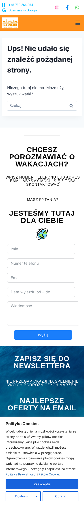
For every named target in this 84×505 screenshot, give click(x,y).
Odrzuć (60, 496)
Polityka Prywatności (21, 474)
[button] (78, 23)
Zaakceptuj (42, 484)
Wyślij (43, 335)
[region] (42, 461)
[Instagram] (57, 7)
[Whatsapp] (77, 7)
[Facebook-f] (67, 7)
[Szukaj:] (42, 105)
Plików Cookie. (49, 474)
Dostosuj (21, 496)
